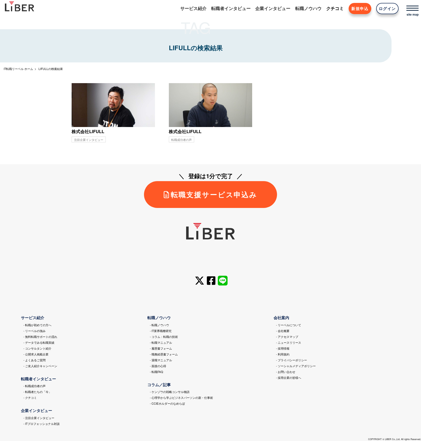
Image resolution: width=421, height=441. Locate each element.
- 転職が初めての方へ (37, 325)
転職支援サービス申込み (214, 194)
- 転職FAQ (156, 372)
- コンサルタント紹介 (37, 348)
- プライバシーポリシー (291, 360)
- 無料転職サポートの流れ (40, 336)
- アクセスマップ (287, 336)
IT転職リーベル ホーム (18, 69)
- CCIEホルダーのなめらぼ (167, 403)
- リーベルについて (288, 325)
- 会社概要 (282, 331)
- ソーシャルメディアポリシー (296, 366)
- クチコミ (30, 397)
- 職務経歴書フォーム (164, 354)
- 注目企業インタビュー (38, 418)
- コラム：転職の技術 (164, 336)
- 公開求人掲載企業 (35, 354)
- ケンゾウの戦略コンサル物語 (170, 392)
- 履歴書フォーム (161, 348)
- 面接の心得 (158, 366)
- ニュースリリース (288, 342)
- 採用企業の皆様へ (288, 377)
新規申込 (359, 8)
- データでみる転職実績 (38, 342)
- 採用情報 (282, 348)
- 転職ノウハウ (159, 325)
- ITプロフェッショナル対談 (41, 423)
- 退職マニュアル (161, 360)
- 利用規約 (282, 354)
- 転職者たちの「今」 (37, 392)
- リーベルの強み (34, 331)
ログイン (387, 8)
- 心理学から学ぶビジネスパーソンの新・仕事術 (181, 397)
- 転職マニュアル (161, 342)
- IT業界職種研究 (161, 331)
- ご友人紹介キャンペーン (40, 366)
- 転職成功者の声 (34, 386)
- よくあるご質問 (34, 360)
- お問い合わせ (285, 372)
